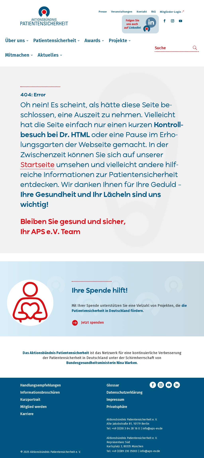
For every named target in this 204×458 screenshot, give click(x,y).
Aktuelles (48, 55)
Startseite (37, 165)
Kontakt (142, 11)
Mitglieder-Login (170, 11)
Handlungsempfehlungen (40, 385)
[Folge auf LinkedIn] (177, 385)
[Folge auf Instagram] (172, 21)
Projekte (118, 40)
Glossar (113, 385)
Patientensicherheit (54, 40)
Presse (103, 11)
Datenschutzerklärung (124, 392)
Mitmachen (17, 55)
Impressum (115, 399)
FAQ (153, 11)
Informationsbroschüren (40, 392)
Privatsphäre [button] (117, 407)
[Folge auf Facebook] (164, 21)
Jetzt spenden (92, 322)
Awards (92, 40)
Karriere (26, 414)
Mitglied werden (33, 407)
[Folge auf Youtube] (180, 21)
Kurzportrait (30, 399)
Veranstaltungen (121, 11)
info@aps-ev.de (153, 428)
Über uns (15, 40)
